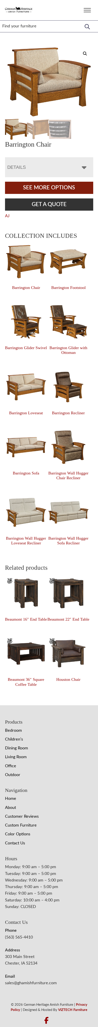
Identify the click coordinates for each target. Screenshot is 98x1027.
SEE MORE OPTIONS (49, 188)
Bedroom (13, 731)
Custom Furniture (21, 825)
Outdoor (12, 775)
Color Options (17, 834)
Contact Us (15, 843)
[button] (85, 54)
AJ (7, 216)
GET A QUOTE (49, 204)
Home (10, 799)
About (10, 808)
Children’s (14, 739)
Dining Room (16, 748)
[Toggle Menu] (87, 10)
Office (10, 766)
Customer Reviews (22, 817)
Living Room (16, 757)
